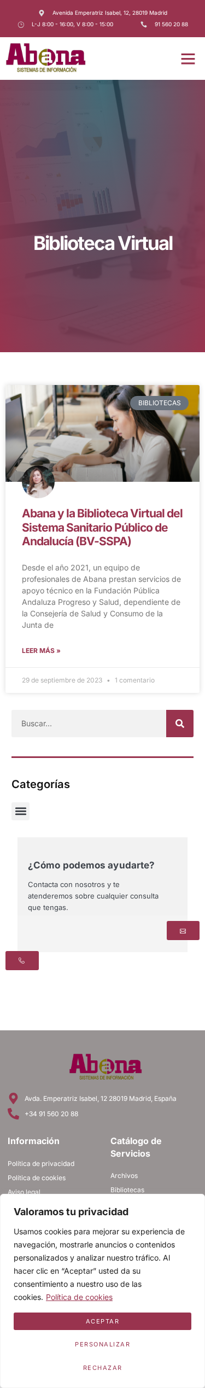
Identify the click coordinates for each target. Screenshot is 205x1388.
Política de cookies (79, 1297)
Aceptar (103, 1321)
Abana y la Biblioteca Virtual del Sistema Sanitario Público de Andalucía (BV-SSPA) (102, 526)
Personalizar (102, 1344)
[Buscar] (180, 723)
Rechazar (102, 1368)
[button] (188, 58)
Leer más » (41, 650)
